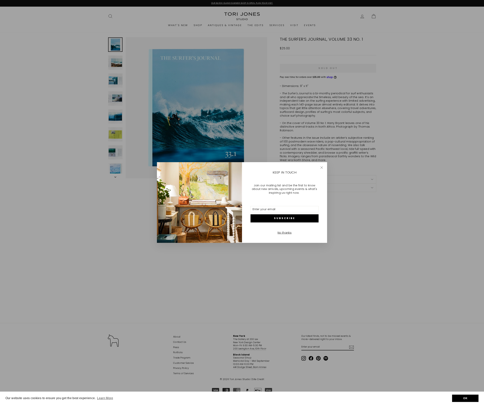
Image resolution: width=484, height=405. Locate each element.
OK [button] (465, 398)
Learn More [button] (105, 398)
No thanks (285, 232)
